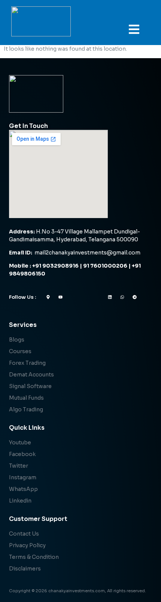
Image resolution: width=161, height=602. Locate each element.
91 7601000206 (105, 265)
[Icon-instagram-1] (97, 297)
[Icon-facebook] (73, 297)
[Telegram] (134, 297)
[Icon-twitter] (85, 297)
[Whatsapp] (122, 297)
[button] (134, 29)
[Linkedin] (110, 297)
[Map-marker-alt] (48, 297)
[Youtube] (60, 297)
